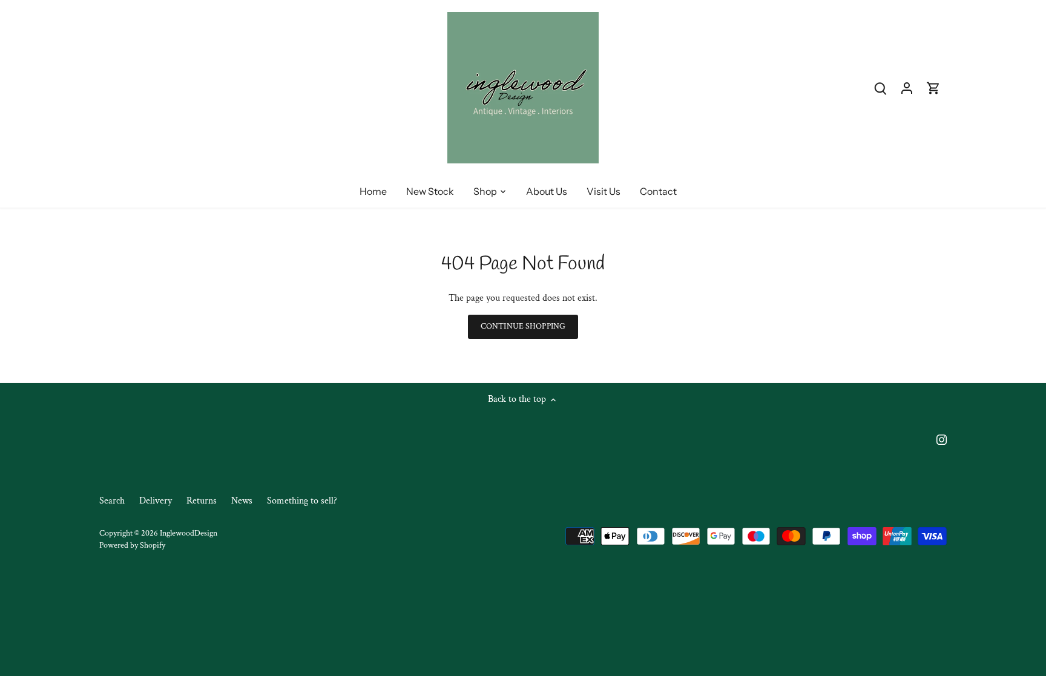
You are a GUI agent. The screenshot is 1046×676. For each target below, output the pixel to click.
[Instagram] (872, 616)
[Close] (1005, 465)
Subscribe (962, 576)
